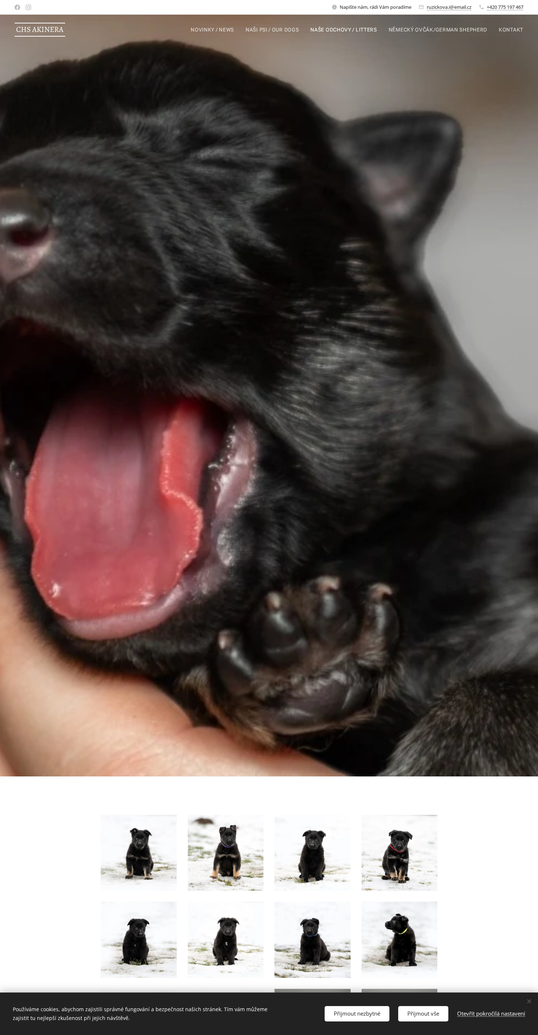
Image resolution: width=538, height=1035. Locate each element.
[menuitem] (214, 30)
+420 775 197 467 (505, 7)
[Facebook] (17, 7)
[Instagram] (28, 7)
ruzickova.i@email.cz (449, 7)
